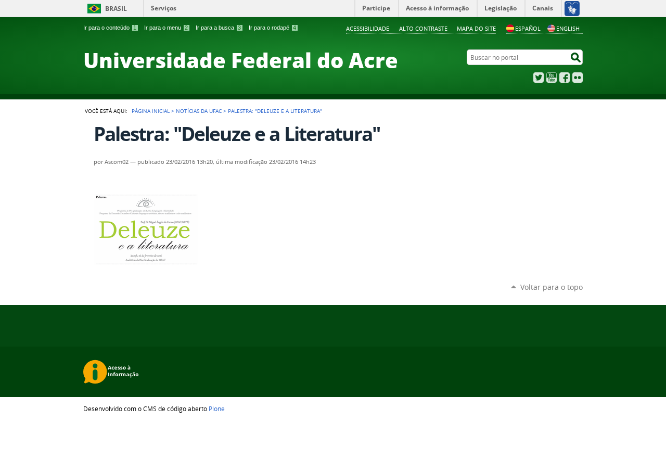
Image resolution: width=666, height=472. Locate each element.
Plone (217, 408)
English (568, 28)
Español (528, 28)
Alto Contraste (423, 28)
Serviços (163, 8)
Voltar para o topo (551, 287)
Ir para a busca (218, 27)
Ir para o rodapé (272, 27)
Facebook (564, 77)
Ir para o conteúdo (109, 27)
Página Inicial (151, 110)
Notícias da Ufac (199, 110)
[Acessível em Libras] (571, 8)
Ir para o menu (166, 27)
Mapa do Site (476, 28)
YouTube (551, 77)
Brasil (116, 8)
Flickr (577, 77)
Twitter (538, 77)
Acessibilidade (367, 28)
